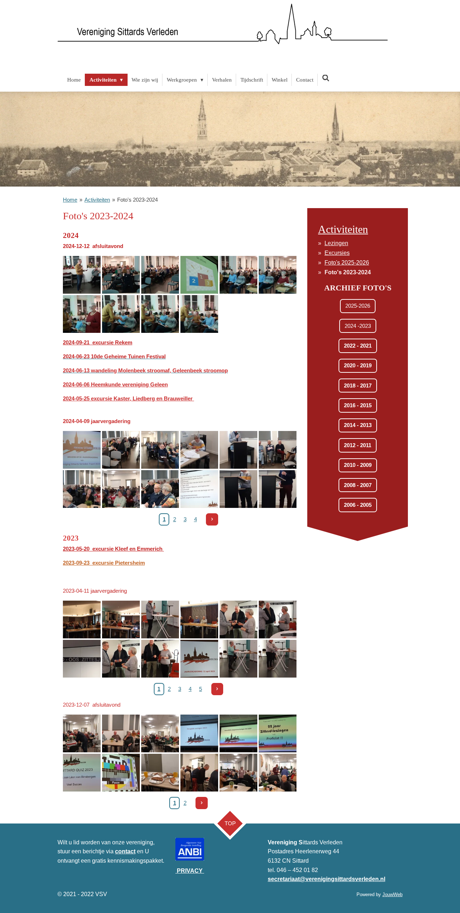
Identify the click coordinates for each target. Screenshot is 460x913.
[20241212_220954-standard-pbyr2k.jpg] (199, 314)
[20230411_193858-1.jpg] (81, 658)
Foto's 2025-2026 (347, 263)
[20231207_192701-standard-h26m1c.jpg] (160, 733)
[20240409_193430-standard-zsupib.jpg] (199, 489)
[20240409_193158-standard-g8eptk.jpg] (277, 449)
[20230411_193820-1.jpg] (238, 619)
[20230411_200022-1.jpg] (277, 658)
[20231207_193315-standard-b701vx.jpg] (199, 733)
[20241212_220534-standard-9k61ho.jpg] (199, 274)
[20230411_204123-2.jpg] (199, 658)
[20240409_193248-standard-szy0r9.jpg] (121, 489)
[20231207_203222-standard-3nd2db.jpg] (121, 772)
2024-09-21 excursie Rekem (97, 342)
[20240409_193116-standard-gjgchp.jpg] (121, 449)
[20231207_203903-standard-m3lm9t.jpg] (238, 772)
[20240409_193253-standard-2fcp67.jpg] (160, 489)
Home (70, 200)
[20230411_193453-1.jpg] (81, 619)
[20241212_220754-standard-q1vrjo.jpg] (81, 314)
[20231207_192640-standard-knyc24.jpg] (81, 733)
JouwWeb (392, 894)
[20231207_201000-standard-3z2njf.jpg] (81, 772)
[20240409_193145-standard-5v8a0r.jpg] (238, 449)
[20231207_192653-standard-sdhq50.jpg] (121, 733)
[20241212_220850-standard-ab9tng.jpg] (160, 314)
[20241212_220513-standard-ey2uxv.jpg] (81, 274)
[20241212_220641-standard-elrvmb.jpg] (277, 274)
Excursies (337, 253)
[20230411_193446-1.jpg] (121, 619)
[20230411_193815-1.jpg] (277, 619)
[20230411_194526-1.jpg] (238, 658)
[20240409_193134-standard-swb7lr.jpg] (199, 449)
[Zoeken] (326, 78)
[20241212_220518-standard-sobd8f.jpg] (121, 274)
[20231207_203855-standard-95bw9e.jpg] (199, 772)
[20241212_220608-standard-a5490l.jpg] (238, 274)
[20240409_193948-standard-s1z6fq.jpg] (238, 489)
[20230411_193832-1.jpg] (160, 658)
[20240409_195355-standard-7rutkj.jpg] (277, 489)
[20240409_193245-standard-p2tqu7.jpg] (81, 489)
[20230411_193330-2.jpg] (160, 619)
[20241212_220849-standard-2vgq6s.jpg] (121, 314)
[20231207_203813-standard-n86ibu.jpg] (160, 772)
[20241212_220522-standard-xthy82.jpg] (160, 274)
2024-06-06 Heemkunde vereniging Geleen (115, 384)
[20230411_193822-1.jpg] (121, 658)
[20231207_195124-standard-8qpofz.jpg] (277, 733)
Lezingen (336, 243)
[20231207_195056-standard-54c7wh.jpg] (238, 733)
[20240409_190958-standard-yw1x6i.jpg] (81, 449)
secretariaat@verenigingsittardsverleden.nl (326, 879)
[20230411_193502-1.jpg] (199, 619)
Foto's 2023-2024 (137, 200)
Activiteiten (97, 200)
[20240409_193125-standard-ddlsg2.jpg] (160, 449)
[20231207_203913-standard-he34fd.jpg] (277, 772)
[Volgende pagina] (212, 519)
